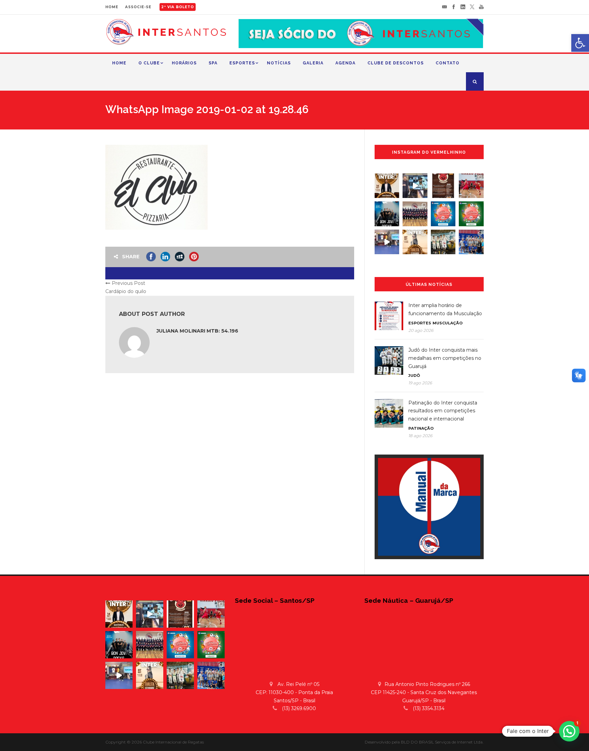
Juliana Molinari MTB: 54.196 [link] (197, 331)
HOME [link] (111, 7)
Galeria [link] (313, 63)
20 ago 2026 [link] (420, 330)
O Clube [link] (149, 63)
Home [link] (119, 63)
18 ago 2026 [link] (420, 435)
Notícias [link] (279, 63)
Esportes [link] (242, 63)
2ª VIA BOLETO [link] (177, 7)
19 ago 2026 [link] (420, 382)
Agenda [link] (345, 63)
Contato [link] (447, 63)
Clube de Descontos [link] (395, 63)
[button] (569, 731)
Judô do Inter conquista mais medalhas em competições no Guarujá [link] (444, 358)
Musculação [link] (448, 323)
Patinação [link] (421, 428)
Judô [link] (414, 375)
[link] (580, 43)
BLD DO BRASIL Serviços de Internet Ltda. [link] (442, 742)
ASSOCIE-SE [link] (138, 7)
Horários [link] (184, 63)
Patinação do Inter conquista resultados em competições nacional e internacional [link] (442, 411)
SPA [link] (213, 63)
